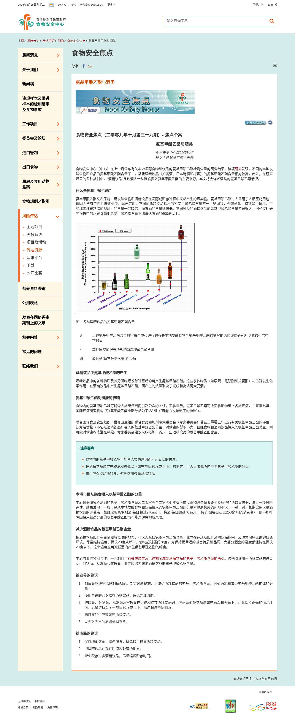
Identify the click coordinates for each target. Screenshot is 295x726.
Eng (270, 4)
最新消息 (28, 55)
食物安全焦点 (76, 41)
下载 (30, 265)
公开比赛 (34, 273)
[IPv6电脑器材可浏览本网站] (230, 706)
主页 (21, 41)
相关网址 (28, 337)
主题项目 (34, 227)
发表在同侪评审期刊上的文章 (35, 320)
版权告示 (23, 707)
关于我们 (28, 69)
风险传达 (33, 41)
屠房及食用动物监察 (33, 184)
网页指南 (40, 701)
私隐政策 (38, 707)
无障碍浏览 (24, 701)
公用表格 (30, 303)
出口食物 (28, 167)
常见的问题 (32, 352)
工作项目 (28, 123)
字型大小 (258, 4)
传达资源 (49, 41)
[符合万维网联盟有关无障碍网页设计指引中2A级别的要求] (198, 706)
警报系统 (34, 235)
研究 (238, 169)
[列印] (275, 65)
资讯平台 (34, 258)
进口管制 (28, 152)
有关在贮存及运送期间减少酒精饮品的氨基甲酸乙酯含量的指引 (176, 558)
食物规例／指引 (35, 201)
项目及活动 (36, 242)
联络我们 (28, 366)
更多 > (111, 4)
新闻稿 (28, 84)
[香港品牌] (262, 706)
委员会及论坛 (32, 138)
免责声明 (52, 707)
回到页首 (264, 692)
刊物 (61, 41)
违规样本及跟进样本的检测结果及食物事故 (35, 104)
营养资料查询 (34, 289)
